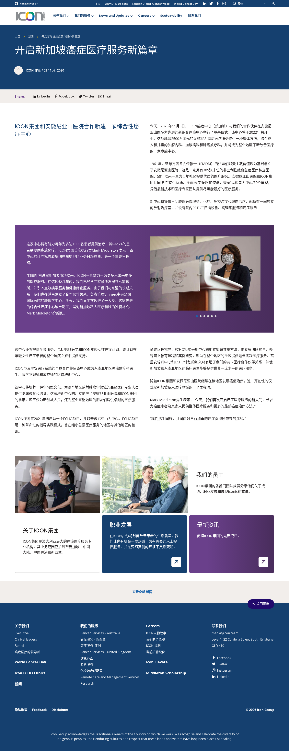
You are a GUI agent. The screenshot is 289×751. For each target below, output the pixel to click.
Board (19, 645)
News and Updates (114, 15)
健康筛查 (86, 658)
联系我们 (194, 15)
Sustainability (171, 15)
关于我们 (59, 15)
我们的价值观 (155, 639)
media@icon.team (225, 633)
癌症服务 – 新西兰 (93, 639)
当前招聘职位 (155, 652)
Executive (22, 633)
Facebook (223, 658)
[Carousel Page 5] (212, 316)
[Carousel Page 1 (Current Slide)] (197, 316)
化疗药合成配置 (91, 671)
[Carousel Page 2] (201, 316)
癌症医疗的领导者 (27, 652)
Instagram (224, 670)
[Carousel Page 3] (204, 316)
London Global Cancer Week (150, 4)
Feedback (39, 710)
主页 (97, 4)
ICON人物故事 (156, 633)
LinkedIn (222, 677)
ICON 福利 (153, 645)
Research (87, 683)
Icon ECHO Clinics (30, 673)
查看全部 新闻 (143, 592)
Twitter (221, 664)
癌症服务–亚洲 (90, 645)
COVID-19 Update (116, 4)
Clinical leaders (26, 639)
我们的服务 (82, 15)
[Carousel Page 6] (215, 316)
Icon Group (265, 710)
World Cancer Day (186, 4)
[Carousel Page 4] (208, 316)
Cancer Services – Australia (100, 633)
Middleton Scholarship (166, 673)
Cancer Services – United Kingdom (105, 652)
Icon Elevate (157, 662)
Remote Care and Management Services (110, 677)
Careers (144, 15)
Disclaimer (60, 710)
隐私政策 (21, 710)
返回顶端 (263, 604)
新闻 (31, 36)
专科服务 (86, 664)
